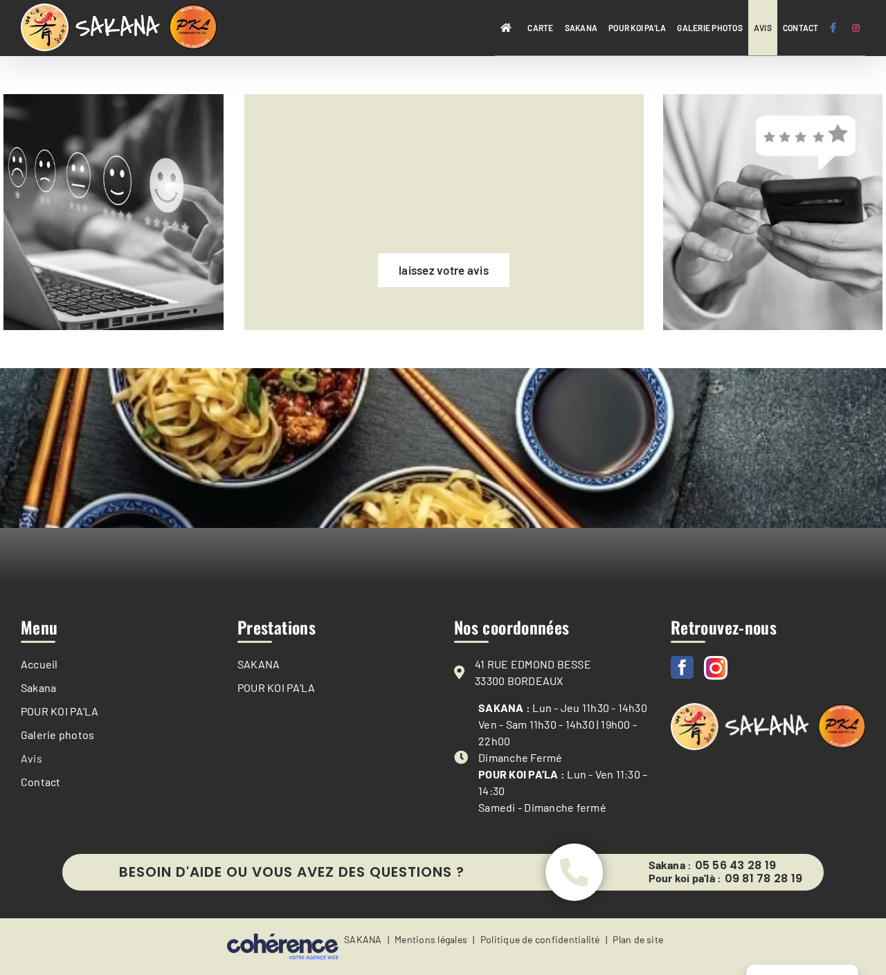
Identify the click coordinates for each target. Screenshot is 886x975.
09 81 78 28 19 (763, 879)
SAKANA (258, 664)
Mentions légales (431, 939)
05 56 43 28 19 (735, 865)
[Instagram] (715, 668)
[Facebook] (682, 667)
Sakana (38, 687)
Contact (41, 781)
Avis (31, 758)
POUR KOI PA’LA (59, 711)
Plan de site (638, 939)
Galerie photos (57, 734)
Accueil (39, 664)
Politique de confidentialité (540, 939)
